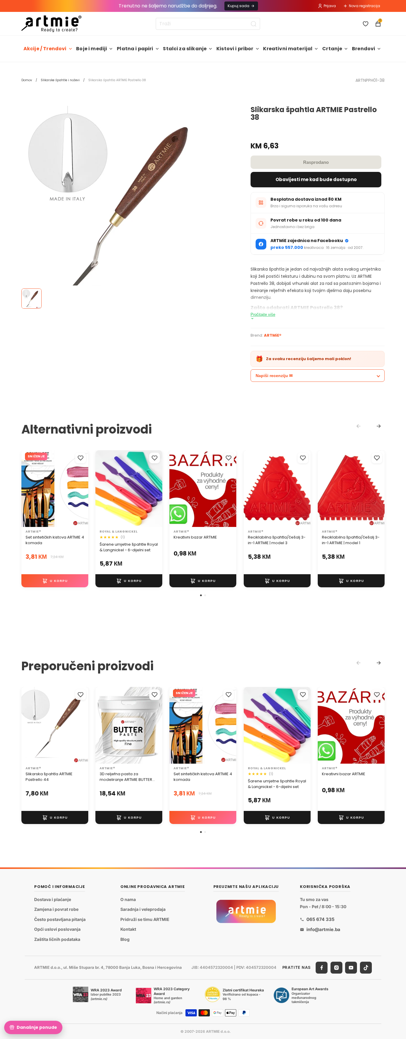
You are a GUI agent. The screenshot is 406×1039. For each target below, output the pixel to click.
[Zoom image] (121, 206)
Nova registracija (364, 5)
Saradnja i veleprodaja (143, 909)
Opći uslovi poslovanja (57, 929)
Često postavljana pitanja (60, 919)
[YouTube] (351, 968)
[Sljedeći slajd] (230, 488)
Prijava (330, 5)
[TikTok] (366, 968)
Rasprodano (316, 162)
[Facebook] (322, 968)
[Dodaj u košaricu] (54, 580)
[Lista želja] (366, 24)
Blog (125, 939)
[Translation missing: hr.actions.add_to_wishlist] (80, 458)
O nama (128, 899)
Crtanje (332, 48)
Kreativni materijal (287, 48)
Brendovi (363, 48)
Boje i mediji (91, 48)
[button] (201, 595)
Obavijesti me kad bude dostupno (316, 179)
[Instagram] (336, 968)
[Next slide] (378, 426)
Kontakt (128, 929)
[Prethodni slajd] (175, 488)
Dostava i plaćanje (52, 899)
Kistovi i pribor (235, 48)
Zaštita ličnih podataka (57, 939)
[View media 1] (31, 298)
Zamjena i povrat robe (56, 909)
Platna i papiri (135, 48)
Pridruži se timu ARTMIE (144, 919)
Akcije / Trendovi (45, 48)
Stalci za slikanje (185, 48)
